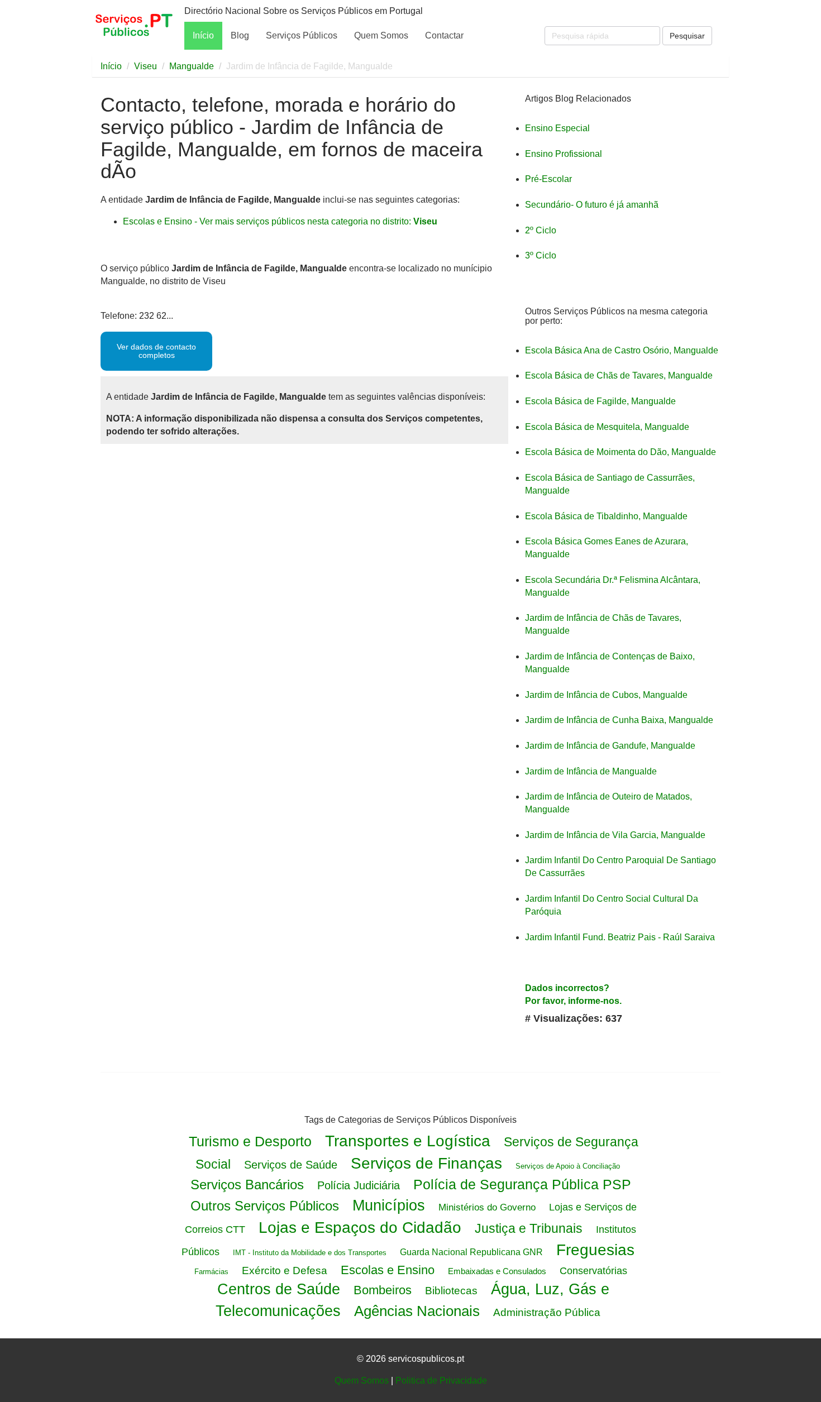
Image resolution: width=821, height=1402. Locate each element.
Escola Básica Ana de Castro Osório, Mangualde (621, 350)
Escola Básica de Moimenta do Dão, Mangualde (620, 452)
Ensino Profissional (563, 154)
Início (203, 35)
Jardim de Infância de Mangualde (591, 771)
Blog (240, 35)
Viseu (145, 66)
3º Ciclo (540, 255)
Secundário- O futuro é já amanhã (591, 204)
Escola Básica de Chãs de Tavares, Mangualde (619, 375)
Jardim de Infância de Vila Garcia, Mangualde (615, 835)
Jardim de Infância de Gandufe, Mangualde (610, 745)
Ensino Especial (557, 128)
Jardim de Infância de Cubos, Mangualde (606, 695)
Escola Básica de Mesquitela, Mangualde (607, 427)
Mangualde (191, 66)
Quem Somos (381, 35)
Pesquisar (687, 35)
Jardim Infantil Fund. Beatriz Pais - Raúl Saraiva (620, 937)
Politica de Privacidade (441, 1380)
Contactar (444, 35)
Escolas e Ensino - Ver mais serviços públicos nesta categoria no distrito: (280, 221)
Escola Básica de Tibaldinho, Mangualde (606, 516)
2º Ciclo (540, 230)
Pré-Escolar (548, 179)
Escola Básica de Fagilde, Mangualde (600, 401)
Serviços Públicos (301, 35)
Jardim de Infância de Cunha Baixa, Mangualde (619, 720)
